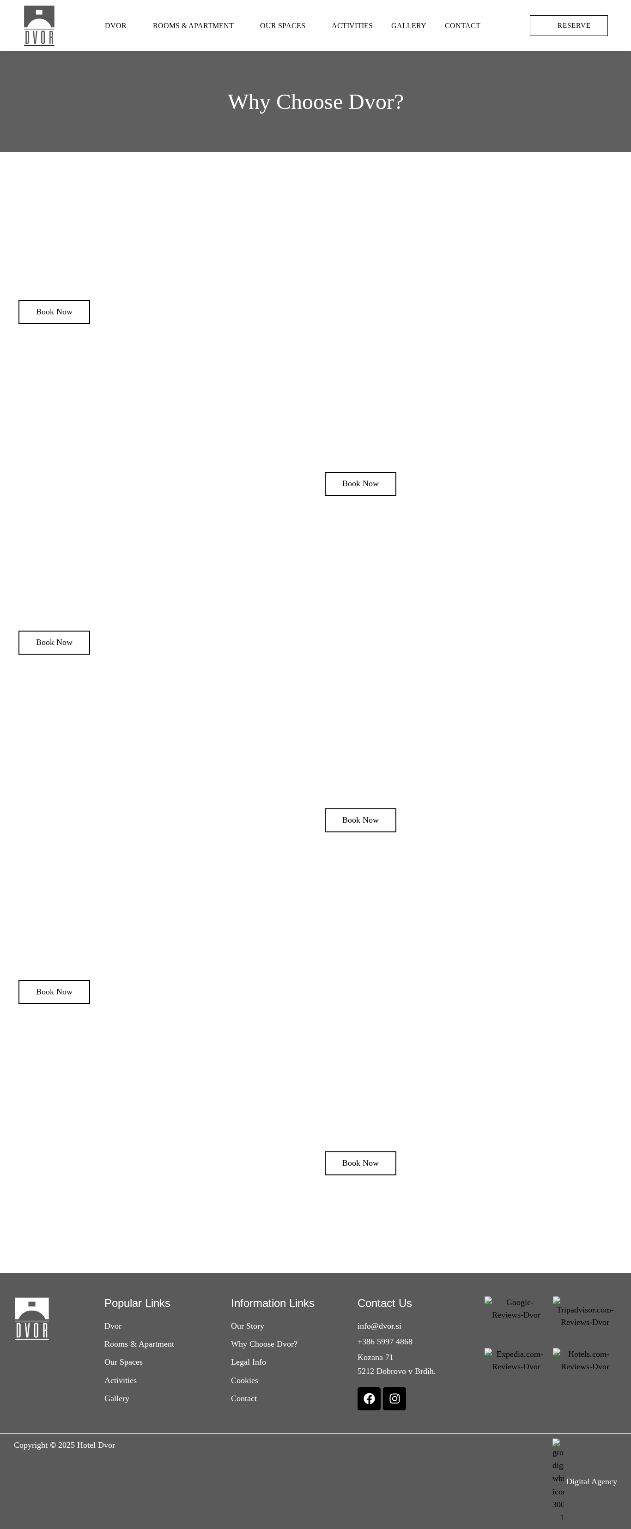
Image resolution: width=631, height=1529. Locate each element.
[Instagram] (394, 1398)
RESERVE (574, 25)
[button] (54, 312)
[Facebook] (369, 1398)
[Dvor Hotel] (39, 26)
